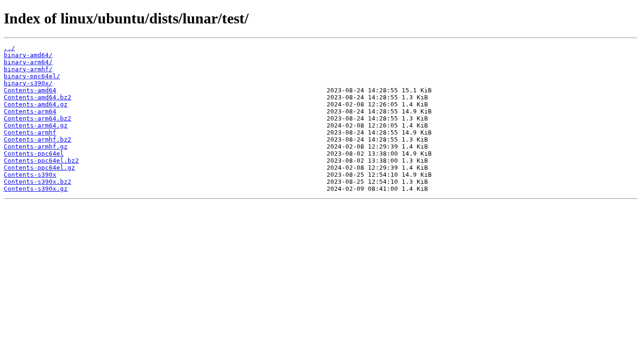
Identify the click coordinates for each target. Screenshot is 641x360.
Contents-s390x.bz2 (37, 181)
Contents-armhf (30, 132)
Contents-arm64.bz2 (37, 118)
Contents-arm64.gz (36, 125)
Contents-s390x (30, 174)
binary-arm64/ (28, 62)
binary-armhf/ (28, 69)
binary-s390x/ (28, 83)
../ (9, 48)
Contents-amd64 (30, 90)
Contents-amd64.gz (36, 104)
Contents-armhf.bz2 (37, 139)
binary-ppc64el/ (32, 76)
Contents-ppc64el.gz (39, 167)
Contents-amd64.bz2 (37, 97)
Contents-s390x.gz (36, 188)
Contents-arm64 (30, 111)
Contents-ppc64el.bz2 (41, 160)
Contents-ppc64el (34, 153)
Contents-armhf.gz (36, 146)
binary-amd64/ (28, 55)
